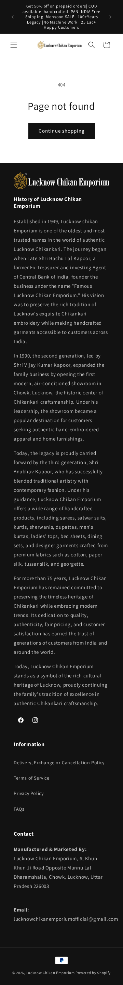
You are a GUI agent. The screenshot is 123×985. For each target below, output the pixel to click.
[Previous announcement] (12, 16)
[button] (13, 44)
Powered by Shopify (93, 972)
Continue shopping (62, 130)
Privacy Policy (28, 793)
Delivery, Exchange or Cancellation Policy (59, 762)
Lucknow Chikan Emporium (50, 972)
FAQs (19, 809)
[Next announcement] (110, 16)
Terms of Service (32, 778)
